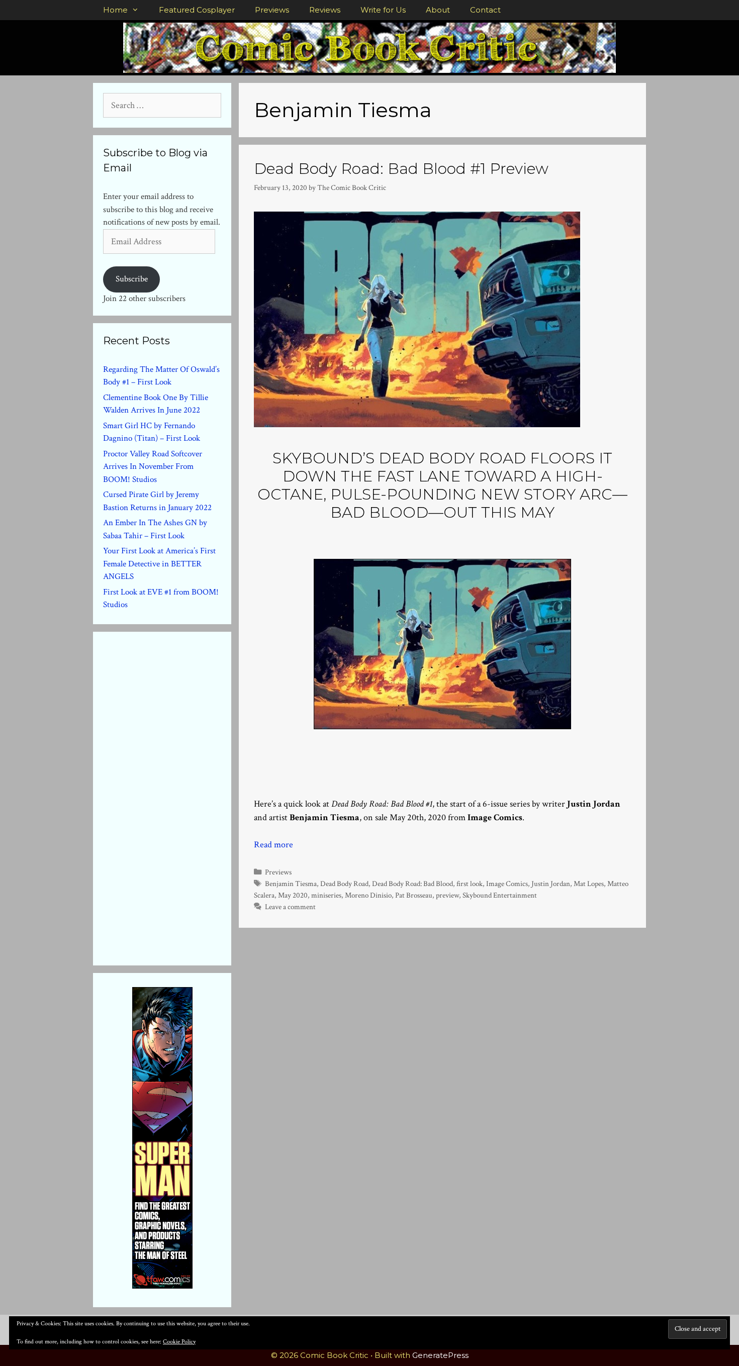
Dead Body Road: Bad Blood (412, 884)
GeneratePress (440, 1355)
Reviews (324, 10)
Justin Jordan (550, 884)
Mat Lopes (589, 884)
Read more (273, 844)
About (438, 10)
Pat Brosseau (413, 895)
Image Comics (507, 884)
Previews (272, 10)
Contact (485, 10)
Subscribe (132, 278)
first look (469, 884)
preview (447, 895)
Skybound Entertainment (500, 895)
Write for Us (383, 10)
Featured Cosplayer (197, 10)
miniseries (326, 895)
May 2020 (293, 895)
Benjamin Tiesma (291, 884)
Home (115, 10)
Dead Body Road (344, 884)
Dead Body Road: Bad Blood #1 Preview (401, 168)
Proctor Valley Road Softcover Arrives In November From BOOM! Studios (152, 466)
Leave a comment (290, 907)
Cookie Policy (179, 1341)
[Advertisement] (178, 796)
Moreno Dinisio (368, 895)
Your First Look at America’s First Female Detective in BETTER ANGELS (159, 563)
